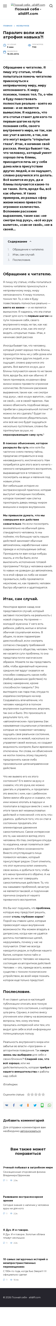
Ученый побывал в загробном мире (28, 1167)
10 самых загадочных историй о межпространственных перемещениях (25, 1263)
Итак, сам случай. (24, 254)
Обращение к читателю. (28, 249)
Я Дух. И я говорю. (15, 1229)
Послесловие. (22, 259)
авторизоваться (30, 1131)
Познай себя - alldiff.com (28, 11)
